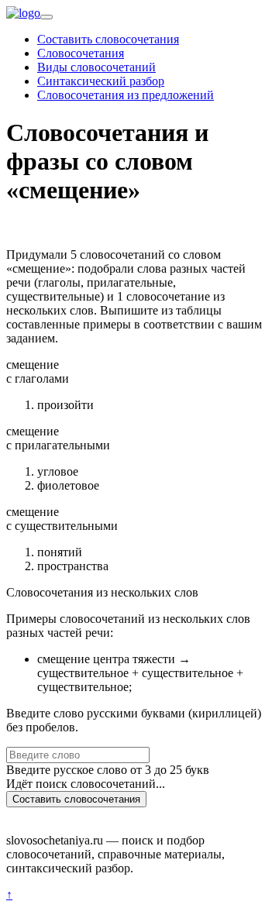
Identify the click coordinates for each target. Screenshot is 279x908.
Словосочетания (80, 53)
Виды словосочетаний (96, 67)
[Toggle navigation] (46, 17)
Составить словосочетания (108, 39)
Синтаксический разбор (100, 81)
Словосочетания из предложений (125, 94)
